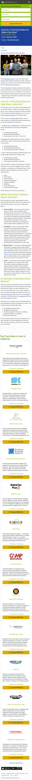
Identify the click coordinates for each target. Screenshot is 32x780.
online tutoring (9, 254)
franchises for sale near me (12, 84)
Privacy (26, 773)
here (4, 83)
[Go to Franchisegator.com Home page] (9, 1)
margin (27, 294)
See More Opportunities (16, 763)
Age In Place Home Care (17, 215)
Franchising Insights (10, 773)
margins (9, 298)
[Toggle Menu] (29, 2)
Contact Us (16, 775)
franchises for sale (9, 79)
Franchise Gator (14, 118)
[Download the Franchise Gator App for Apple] (6, 768)
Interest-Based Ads (5, 775)
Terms (11, 775)
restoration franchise (22, 257)
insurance (22, 296)
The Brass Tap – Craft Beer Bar (10, 125)
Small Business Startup (19, 773)
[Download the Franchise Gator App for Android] (17, 768)
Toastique (4, 139)
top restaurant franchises (9, 115)
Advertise (3, 773)
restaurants (9, 294)
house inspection (11, 257)
